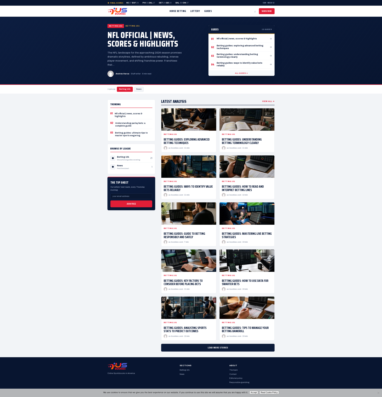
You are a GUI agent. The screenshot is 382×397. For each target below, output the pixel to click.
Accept (254, 392)
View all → (268, 101)
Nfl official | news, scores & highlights (142, 39)
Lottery (195, 11)
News (138, 89)
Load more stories (218, 347)
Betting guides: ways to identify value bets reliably (188, 188)
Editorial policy (235, 378)
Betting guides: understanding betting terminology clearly (242, 141)
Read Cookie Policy (269, 392)
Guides (208, 11)
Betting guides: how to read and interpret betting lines (243, 188)
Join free (131, 204)
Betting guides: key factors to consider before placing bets (183, 282)
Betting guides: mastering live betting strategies (247, 235)
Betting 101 (125, 89)
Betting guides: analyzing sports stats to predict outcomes (185, 329)
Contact (233, 374)
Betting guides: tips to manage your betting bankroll (245, 329)
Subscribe (267, 11)
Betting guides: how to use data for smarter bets (245, 282)
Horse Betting (178, 11)
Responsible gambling (239, 382)
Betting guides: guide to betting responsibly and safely (184, 235)
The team (233, 370)
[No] (378, 392)
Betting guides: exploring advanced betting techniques (187, 141)
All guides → (241, 73)
